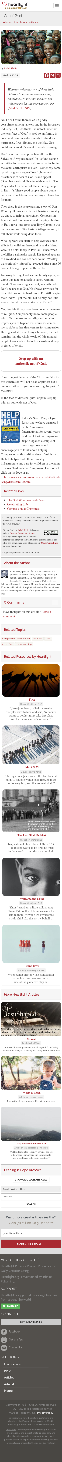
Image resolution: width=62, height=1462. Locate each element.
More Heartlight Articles (21, 994)
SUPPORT (9, 1288)
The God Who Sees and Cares (26, 500)
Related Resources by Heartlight (28, 656)
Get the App (16, 1339)
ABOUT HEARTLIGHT (20, 1259)
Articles (9, 1377)
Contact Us (15, 1347)
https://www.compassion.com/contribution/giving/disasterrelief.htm (30, 479)
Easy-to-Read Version (33, 1421)
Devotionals (12, 1364)
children (37, 638)
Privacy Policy (45, 1412)
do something (24, 644)
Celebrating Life (17, 504)
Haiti (48, 638)
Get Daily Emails (31, 1322)
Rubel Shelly (10, 68)
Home (8, 1391)
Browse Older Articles (31, 1179)
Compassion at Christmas (23, 508)
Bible (7, 1371)
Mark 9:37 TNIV (19, 108)
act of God (7, 644)
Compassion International (16, 638)
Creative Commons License (22, 533)
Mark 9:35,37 (10, 75)
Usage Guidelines (49, 542)
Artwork (9, 1384)
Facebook (14, 1331)
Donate (10, 1306)
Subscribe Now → (31, 1243)
